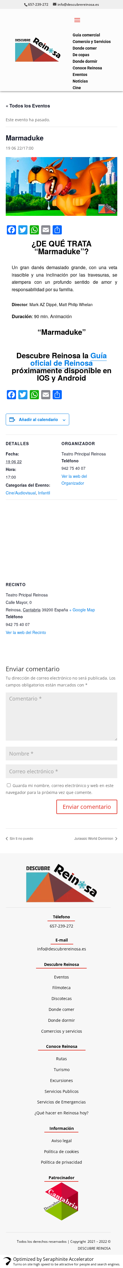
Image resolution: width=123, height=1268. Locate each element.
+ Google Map (82, 610)
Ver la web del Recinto (26, 632)
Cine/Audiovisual (21, 493)
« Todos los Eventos (28, 105)
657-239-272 (61, 926)
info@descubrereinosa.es (61, 949)
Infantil (44, 493)
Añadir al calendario (38, 419)
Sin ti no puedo (21, 838)
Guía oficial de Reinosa (68, 359)
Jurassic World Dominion (94, 838)
